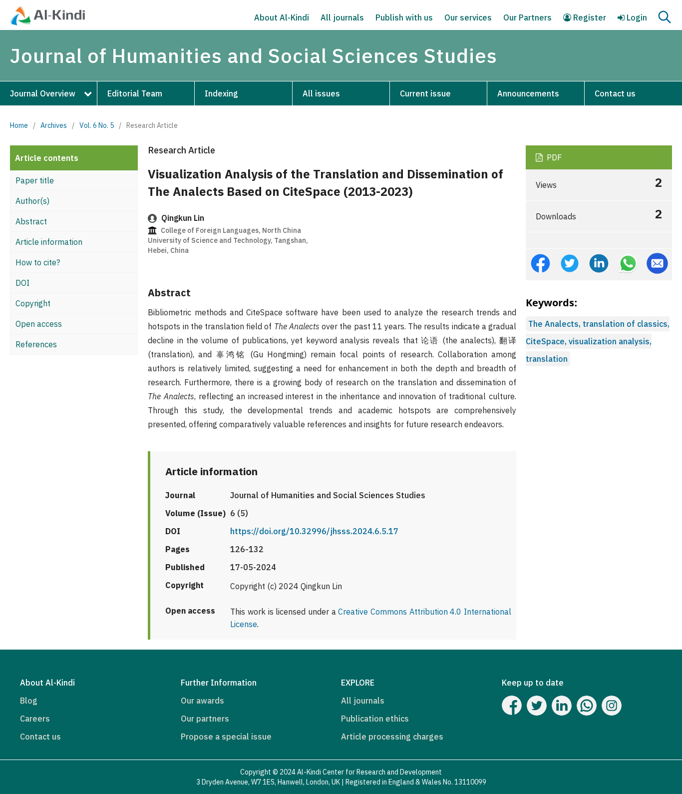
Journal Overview (42, 93)
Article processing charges (392, 737)
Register (588, 17)
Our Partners (527, 17)
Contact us (615, 93)
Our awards (202, 701)
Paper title (34, 180)
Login (636, 17)
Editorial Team (134, 93)
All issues (321, 93)
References (36, 344)
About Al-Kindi (281, 17)
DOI (22, 283)
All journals (342, 17)
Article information (48, 242)
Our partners (205, 719)
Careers (35, 719)
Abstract (31, 221)
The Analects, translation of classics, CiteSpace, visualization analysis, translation (598, 341)
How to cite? (37, 262)
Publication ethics (375, 719)
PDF (553, 157)
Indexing (221, 93)
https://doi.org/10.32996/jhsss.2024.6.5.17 (314, 531)
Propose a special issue (226, 737)
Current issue (425, 93)
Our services (468, 17)
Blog (28, 701)
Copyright (32, 303)
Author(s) (32, 201)
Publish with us (404, 17)
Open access (38, 324)
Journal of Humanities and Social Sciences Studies (253, 55)
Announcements (528, 93)
